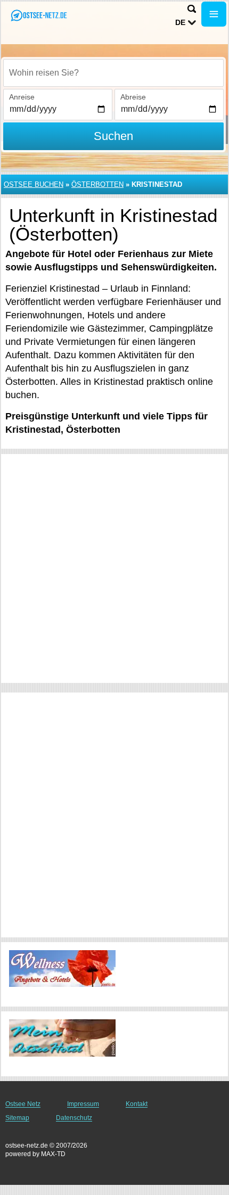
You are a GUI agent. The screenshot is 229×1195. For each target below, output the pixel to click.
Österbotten (97, 184)
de (180, 22)
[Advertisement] (114, 568)
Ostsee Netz (22, 1104)
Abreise (133, 97)
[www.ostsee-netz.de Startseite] (40, 15)
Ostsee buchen (33, 184)
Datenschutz (74, 1118)
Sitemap (17, 1118)
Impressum (83, 1104)
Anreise (22, 97)
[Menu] (213, 14)
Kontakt (137, 1104)
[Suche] (191, 9)
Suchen (113, 136)
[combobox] (113, 73)
